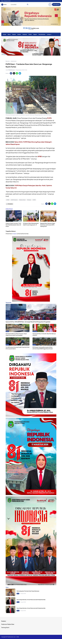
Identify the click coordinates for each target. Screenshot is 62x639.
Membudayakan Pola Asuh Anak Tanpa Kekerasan (28, 591)
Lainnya (49, 34)
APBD (40, 156)
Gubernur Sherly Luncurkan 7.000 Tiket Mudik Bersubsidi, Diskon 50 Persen (13, 225)
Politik (30, 34)
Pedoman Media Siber (7, 624)
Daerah (14, 34)
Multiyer (29, 199)
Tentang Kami (5, 627)
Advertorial (35, 331)
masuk (15, 233)
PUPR (49, 118)
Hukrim (19, 34)
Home (4, 34)
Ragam (35, 34)
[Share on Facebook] (11, 73)
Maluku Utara (22, 199)
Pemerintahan (42, 34)
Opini (18, 593)
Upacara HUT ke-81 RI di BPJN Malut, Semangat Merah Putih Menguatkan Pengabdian (28, 321)
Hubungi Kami (56, 4)
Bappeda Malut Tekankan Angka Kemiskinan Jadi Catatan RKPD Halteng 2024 (47, 225)
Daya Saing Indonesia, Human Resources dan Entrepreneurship (31, 599)
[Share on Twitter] (14, 73)
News (9, 34)
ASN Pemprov (14, 199)
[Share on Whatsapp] (17, 73)
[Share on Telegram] (20, 73)
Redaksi (3, 621)
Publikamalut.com (11, 636)
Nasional (25, 34)
